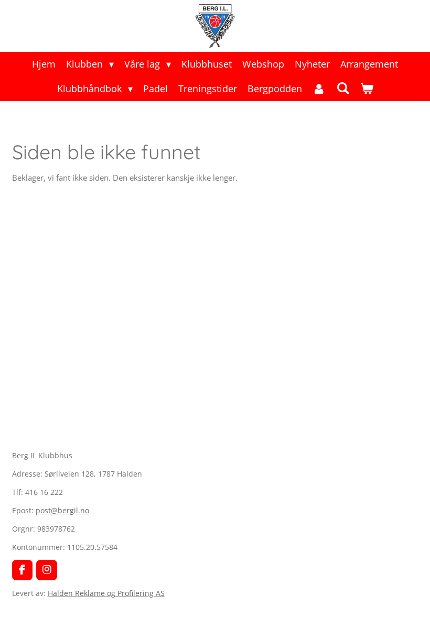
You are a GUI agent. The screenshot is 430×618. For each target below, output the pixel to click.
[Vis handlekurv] (366, 88)
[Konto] (319, 88)
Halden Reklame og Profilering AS (106, 593)
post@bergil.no (62, 510)
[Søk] (342, 88)
